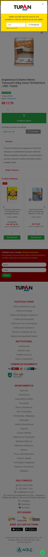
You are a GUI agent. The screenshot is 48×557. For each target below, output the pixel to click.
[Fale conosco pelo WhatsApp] (42, 552)
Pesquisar (34, 25)
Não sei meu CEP (11, 28)
